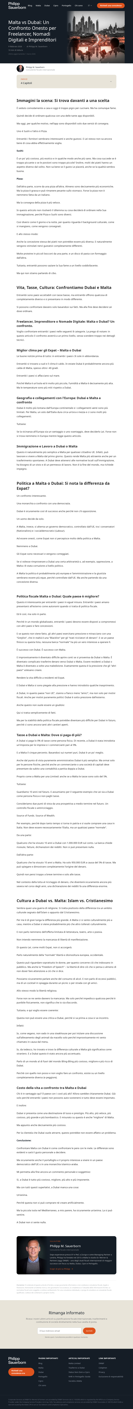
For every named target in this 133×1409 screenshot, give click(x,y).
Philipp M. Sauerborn (35, 67)
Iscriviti (89, 1331)
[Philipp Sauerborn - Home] (17, 5)
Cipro (55, 5)
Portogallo (66, 5)
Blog (30, 5)
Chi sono (79, 5)
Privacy (102, 1372)
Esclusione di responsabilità (111, 1376)
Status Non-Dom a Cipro (79, 1372)
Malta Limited (75, 1363)
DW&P (101, 1363)
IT (89, 5)
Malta (38, 5)
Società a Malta (75, 1381)
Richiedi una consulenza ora (18, 1371)
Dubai (47, 5)
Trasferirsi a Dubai (77, 1367)
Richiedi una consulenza (111, 5)
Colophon (103, 1367)
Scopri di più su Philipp (60, 1269)
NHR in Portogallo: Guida (79, 1376)
